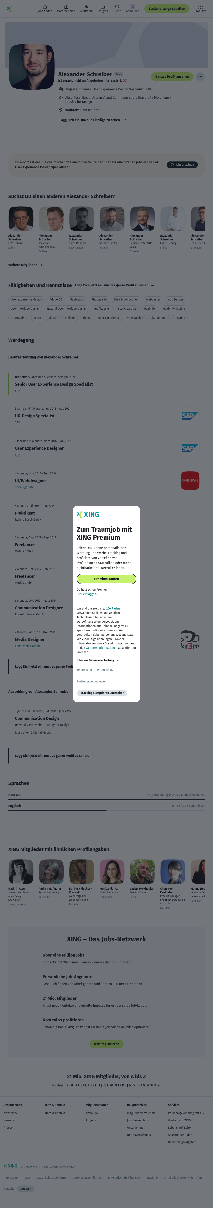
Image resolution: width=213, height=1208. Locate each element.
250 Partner (113, 608)
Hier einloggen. (87, 594)
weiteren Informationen (101, 648)
